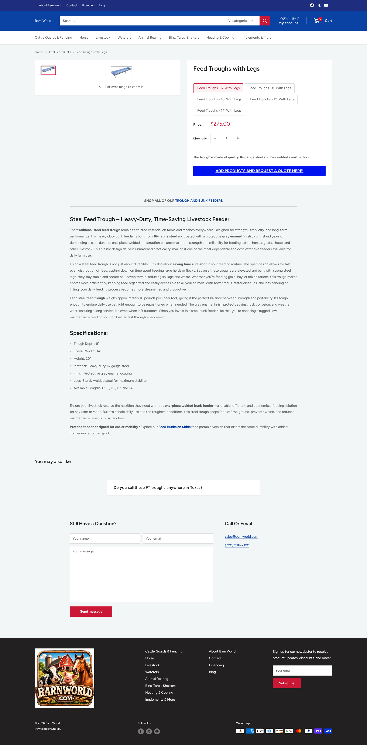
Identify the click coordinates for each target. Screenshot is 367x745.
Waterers (124, 37)
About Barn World (50, 5)
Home (39, 52)
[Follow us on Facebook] (141, 731)
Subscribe (286, 683)
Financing (88, 5)
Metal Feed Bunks (59, 52)
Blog (102, 5)
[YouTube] (326, 5)
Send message (91, 611)
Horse (83, 37)
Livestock (103, 37)
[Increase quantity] (237, 138)
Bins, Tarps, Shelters (184, 37)
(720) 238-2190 (237, 545)
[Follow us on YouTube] (157, 731)
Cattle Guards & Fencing (53, 37)
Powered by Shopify (48, 729)
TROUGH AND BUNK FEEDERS (199, 201)
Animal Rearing (149, 37)
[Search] (265, 20)
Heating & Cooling (220, 37)
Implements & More (256, 37)
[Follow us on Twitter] (149, 731)
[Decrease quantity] (215, 138)
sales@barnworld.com (241, 537)
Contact (71, 5)
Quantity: (200, 138)
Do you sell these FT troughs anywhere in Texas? (158, 487)
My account (288, 23)
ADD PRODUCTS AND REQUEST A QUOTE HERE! (259, 170)
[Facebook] (312, 5)
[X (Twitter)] (319, 5)
